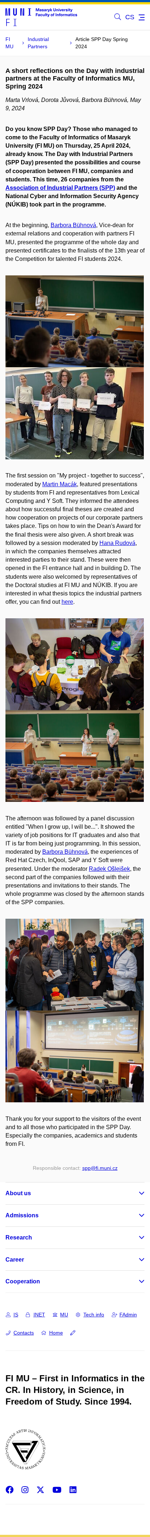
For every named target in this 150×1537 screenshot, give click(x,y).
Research (18, 1237)
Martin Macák (59, 484)
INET (39, 1314)
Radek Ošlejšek (109, 869)
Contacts (23, 1333)
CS (129, 17)
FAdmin (128, 1314)
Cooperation (22, 1281)
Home (56, 1333)
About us (18, 1193)
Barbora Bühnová (73, 225)
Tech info (93, 1314)
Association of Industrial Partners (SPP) (60, 188)
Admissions (22, 1215)
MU (64, 1314)
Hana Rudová (117, 543)
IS (15, 1314)
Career (14, 1260)
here (67, 602)
